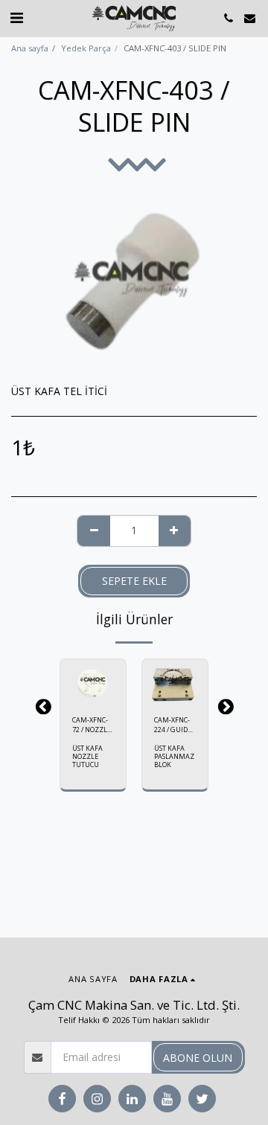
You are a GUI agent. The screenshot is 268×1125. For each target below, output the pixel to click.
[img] (93, 681)
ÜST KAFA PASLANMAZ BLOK (174, 756)
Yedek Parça (86, 48)
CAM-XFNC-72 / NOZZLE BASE (91, 725)
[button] (16, 17)
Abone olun (197, 1058)
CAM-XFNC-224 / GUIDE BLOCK (172, 725)
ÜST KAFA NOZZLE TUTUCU (87, 756)
